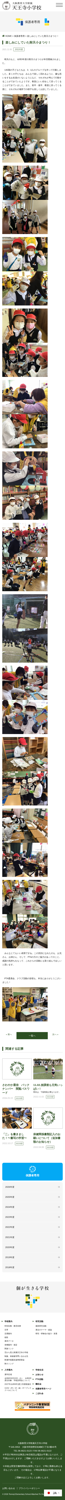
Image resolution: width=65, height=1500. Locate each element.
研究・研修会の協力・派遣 (46, 1334)
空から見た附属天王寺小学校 (16, 1352)
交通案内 (8, 1334)
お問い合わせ (8, 1488)
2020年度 (9, 1247)
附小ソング (9, 1364)
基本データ (9, 1341)
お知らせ (39, 1374)
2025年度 (9, 1197)
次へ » (55, 1034)
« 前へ (9, 1034)
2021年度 (9, 1237)
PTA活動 (39, 1379)
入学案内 (8, 1370)
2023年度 (9, 1217)
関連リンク (9, 1349)
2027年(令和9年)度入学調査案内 (18, 1384)
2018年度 (9, 1267)
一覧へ (32, 1035)
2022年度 (9, 1227)
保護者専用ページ (43, 1389)
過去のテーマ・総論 (44, 1330)
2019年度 (9, 1257)
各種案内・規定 (11, 1345)
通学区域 (8, 1374)
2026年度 (9, 1187)
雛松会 (38, 1384)
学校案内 (8, 1321)
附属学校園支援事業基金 (14, 1360)
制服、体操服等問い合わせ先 (16, 1356)
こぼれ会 (39, 1393)
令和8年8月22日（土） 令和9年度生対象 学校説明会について (18, 1379)
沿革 (6, 1330)
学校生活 (39, 1370)
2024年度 (9, 1207)
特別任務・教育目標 (13, 1326)
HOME (8, 36)
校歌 (6, 1337)
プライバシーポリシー (29, 1488)
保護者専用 (19, 36)
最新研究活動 (41, 1326)
